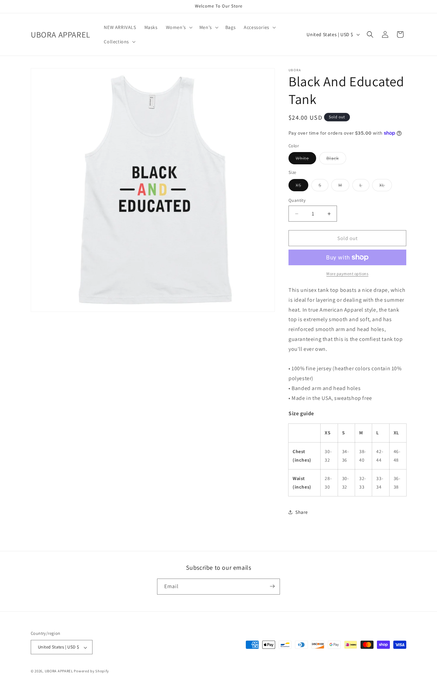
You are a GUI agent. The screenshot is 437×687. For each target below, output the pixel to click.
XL (385, 186)
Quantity (297, 200)
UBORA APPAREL (59, 671)
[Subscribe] (272, 586)
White (306, 159)
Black (336, 159)
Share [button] (301, 512)
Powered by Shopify (91, 671)
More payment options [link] (347, 273)
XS (302, 186)
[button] (178, 27)
